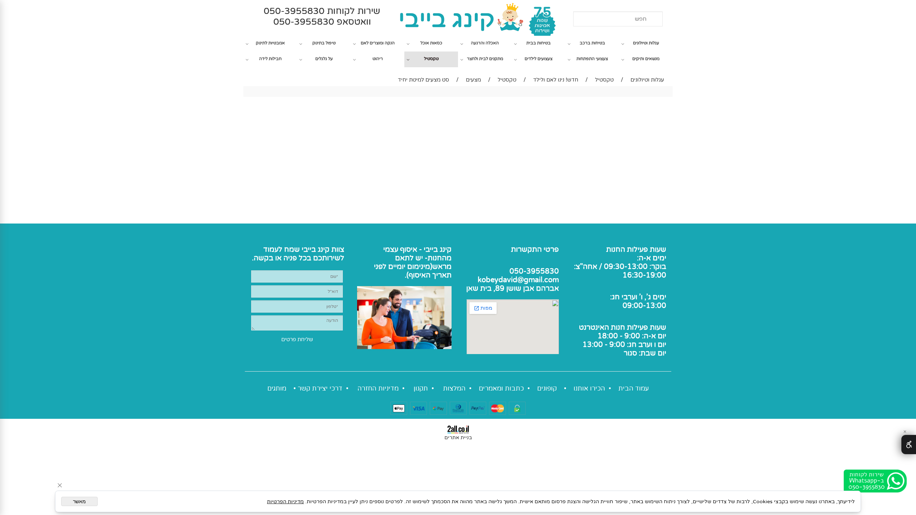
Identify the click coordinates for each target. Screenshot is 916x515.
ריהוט (377, 58)
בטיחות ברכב (592, 42)
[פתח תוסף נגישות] (908, 444)
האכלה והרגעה (485, 42)
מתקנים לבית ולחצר (485, 58)
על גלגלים (324, 58)
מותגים (276, 388)
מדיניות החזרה (377, 388)
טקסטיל (431, 58)
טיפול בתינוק (324, 42)
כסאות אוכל (431, 42)
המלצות (453, 388)
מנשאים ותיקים (645, 58)
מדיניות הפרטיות (285, 502)
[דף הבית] (408, 388)
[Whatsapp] (875, 481)
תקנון (420, 388)
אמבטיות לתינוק (270, 42)
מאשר (79, 501)
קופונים (547, 388)
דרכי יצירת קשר (320, 388)
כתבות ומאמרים (501, 388)
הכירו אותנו (589, 388)
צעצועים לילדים (538, 58)
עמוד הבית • (629, 388)
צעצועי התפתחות (592, 58)
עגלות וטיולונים (646, 42)
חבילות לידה (270, 58)
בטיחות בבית (538, 42)
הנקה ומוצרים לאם (378, 42)
